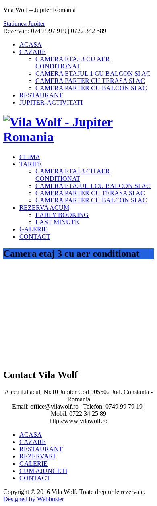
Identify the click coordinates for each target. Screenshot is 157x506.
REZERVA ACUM (44, 207)
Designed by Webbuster (33, 499)
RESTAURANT (41, 95)
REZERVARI (37, 456)
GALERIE (33, 229)
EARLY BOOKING (62, 214)
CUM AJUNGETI (43, 470)
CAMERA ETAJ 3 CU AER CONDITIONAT (72, 63)
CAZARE (32, 51)
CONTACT (34, 236)
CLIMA (29, 156)
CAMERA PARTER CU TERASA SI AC (90, 80)
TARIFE (30, 164)
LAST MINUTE (57, 222)
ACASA (30, 44)
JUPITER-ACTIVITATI (51, 102)
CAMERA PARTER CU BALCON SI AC (91, 88)
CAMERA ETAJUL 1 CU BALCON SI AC (93, 73)
